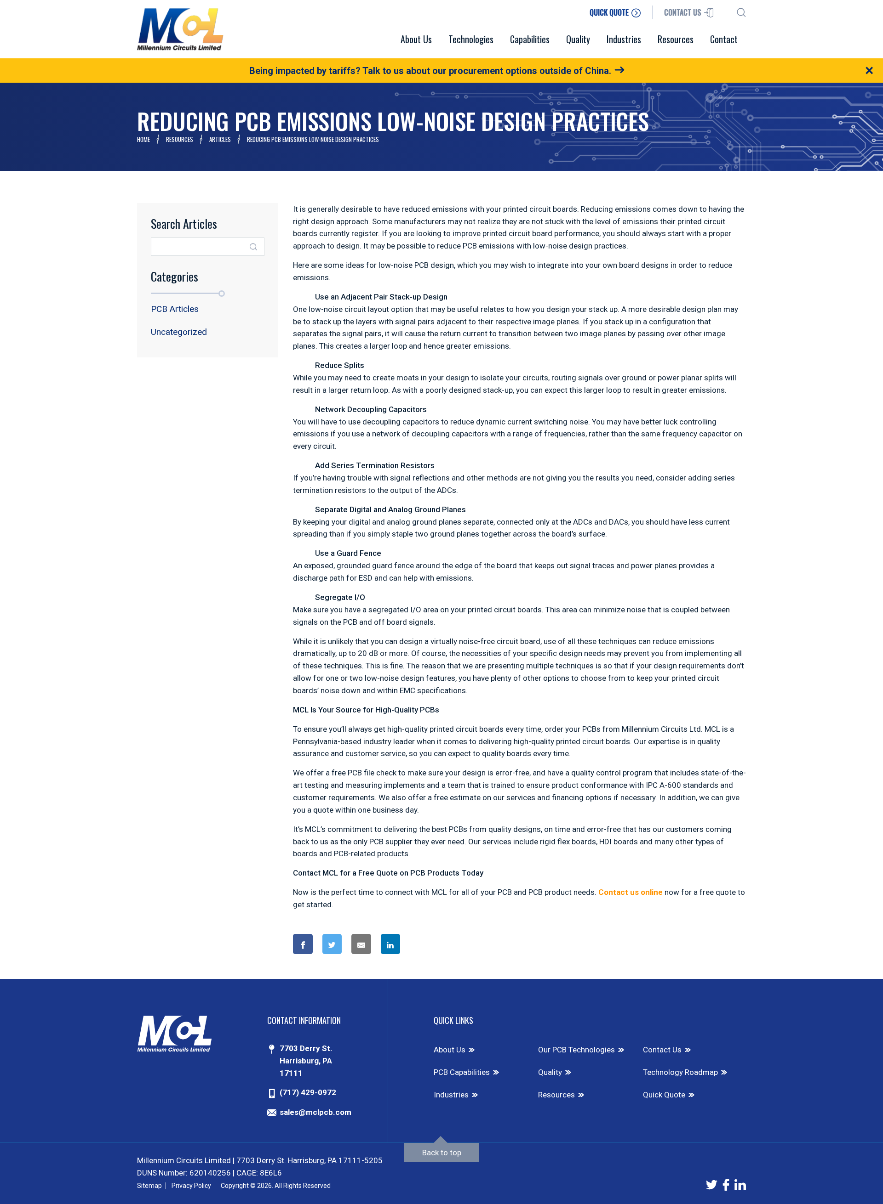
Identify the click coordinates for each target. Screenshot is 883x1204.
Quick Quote (664, 1094)
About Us (449, 1049)
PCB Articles (175, 309)
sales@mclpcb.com (315, 1112)
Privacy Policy (191, 1185)
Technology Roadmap (680, 1072)
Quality (550, 1072)
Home (143, 139)
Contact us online (630, 892)
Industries (451, 1094)
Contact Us (662, 1049)
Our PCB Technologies (576, 1049)
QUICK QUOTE (610, 12)
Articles (220, 139)
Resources (179, 139)
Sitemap (149, 1185)
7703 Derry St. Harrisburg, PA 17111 (306, 1061)
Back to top (441, 1152)
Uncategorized (179, 332)
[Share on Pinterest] (427, 944)
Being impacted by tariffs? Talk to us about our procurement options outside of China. (430, 70)
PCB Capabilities (462, 1072)
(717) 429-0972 (308, 1092)
